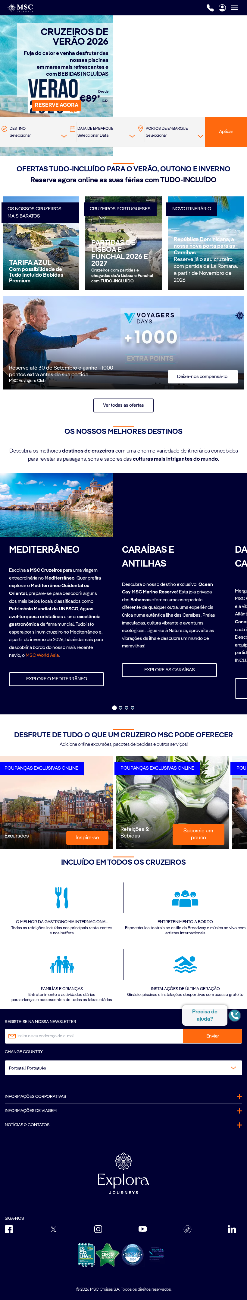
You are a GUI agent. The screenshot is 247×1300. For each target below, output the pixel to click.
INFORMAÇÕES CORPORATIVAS (35, 1097)
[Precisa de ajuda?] (234, 1015)
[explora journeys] (123, 1173)
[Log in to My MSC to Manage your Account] (222, 7)
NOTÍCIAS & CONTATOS (27, 1125)
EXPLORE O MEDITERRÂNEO (56, 679)
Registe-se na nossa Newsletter (40, 1022)
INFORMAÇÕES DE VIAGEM (31, 1111)
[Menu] (239, 7)
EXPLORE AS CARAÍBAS (169, 670)
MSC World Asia (42, 655)
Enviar (212, 1036)
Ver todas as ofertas (123, 405)
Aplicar (226, 131)
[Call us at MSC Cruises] (210, 7)
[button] (56, 105)
